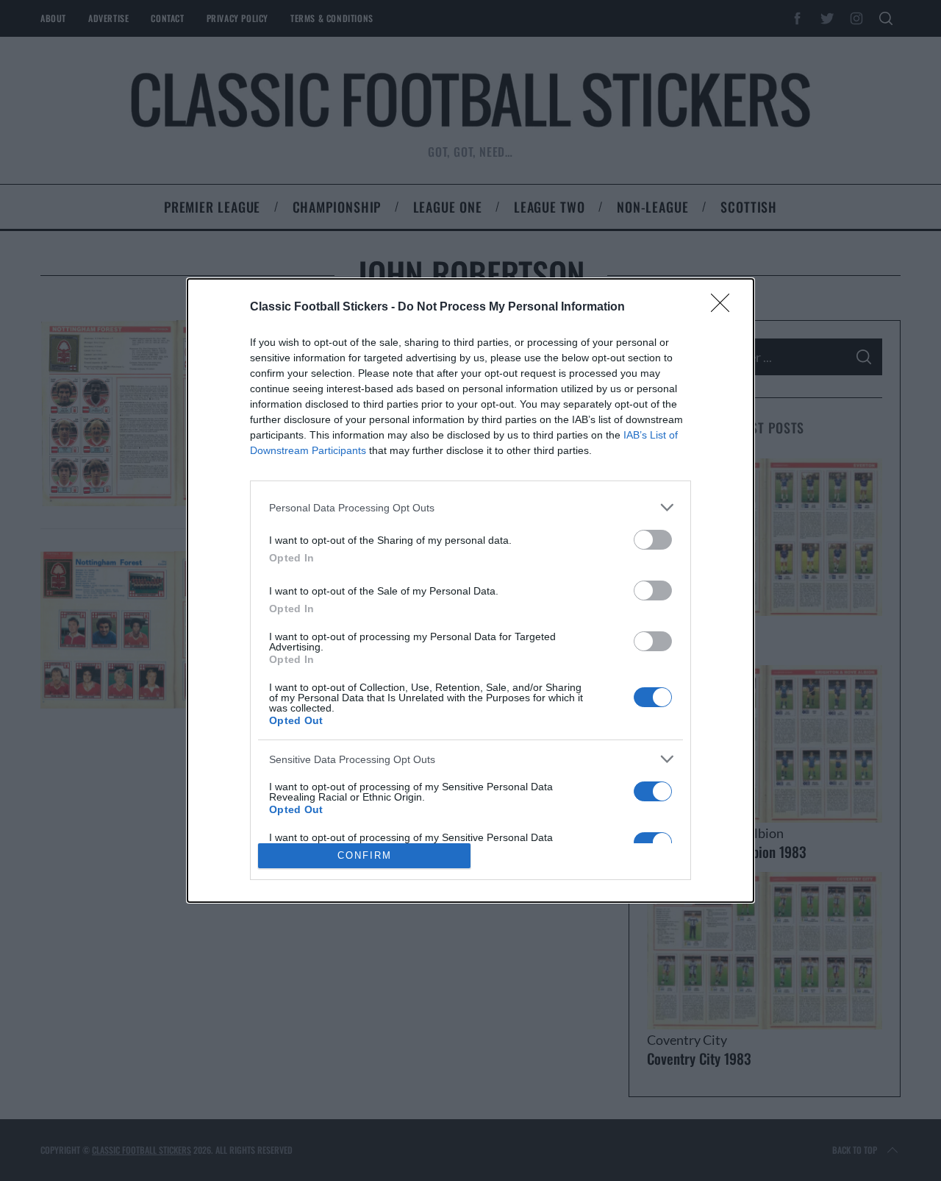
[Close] (725, 308)
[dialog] (470, 590)
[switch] (653, 540)
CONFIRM (364, 855)
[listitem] (470, 507)
